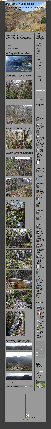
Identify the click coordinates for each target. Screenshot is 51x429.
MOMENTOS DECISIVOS (38, 238)
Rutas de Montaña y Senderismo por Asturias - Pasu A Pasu (40, 176)
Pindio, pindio (39, 264)
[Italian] (38, 37)
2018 (38, 51)
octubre (39, 65)
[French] (42, 35)
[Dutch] (41, 37)
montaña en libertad (40, 196)
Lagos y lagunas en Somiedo (41, 212)
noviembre (40, 63)
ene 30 (40, 85)
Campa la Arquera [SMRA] (41, 226)
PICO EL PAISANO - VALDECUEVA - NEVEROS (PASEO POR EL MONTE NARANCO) (41, 334)
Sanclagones (32, 414)
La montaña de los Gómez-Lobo (40, 285)
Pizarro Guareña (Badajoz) (39, 230)
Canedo (41, 130)
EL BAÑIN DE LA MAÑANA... (42, 295)
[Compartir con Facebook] (27, 386)
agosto (39, 68)
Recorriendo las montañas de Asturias (39, 160)
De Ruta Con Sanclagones (20, 3)
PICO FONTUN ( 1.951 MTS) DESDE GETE (40, 327)
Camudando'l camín (40, 148)
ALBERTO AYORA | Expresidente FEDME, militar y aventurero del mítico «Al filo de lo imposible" (40, 248)
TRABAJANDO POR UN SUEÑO (40, 293)
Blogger (32, 419)
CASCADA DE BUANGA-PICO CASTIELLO (14, 35)
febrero (39, 77)
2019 (38, 50)
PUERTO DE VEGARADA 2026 (42, 240)
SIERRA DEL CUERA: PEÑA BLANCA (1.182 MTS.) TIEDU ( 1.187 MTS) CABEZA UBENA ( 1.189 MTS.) (41, 315)
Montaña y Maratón (40, 210)
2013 (38, 59)
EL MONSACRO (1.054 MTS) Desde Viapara (41, 308)
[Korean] (42, 39)
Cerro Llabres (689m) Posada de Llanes (39, 288)
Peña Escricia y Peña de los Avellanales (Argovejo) (40, 206)
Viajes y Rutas (39, 135)
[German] (39, 36)
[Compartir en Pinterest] (28, 386)
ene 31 (40, 80)
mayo (39, 73)
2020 (38, 48)
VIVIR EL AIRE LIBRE (39, 117)
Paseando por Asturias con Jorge (40, 189)
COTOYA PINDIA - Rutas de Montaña (39, 244)
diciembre (40, 62)
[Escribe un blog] (26, 386)
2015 (38, 56)
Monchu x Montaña (40, 183)
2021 (38, 47)
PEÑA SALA (42, 118)
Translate (39, 373)
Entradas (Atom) (14, 390)
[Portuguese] (42, 38)
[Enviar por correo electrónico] (25, 386)
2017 (38, 53)
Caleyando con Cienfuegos (39, 123)
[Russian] (38, 38)
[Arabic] (40, 40)
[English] (38, 35)
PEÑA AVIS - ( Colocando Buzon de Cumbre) (40, 379)
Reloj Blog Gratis (39, 104)
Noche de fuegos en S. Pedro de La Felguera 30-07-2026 (40, 192)
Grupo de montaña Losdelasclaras (40, 168)
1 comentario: (21, 386)
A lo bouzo (38, 224)
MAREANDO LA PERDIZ (39, 142)
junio (39, 71)
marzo (39, 76)
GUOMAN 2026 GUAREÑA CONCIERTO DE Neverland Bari (40, 233)
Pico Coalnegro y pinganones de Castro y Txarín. (40, 273)
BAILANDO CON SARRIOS (39, 254)
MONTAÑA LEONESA (38, 203)
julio (38, 70)
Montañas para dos (40, 216)
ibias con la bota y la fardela (39, 278)
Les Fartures (38, 130)
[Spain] (42, 36)
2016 (38, 54)
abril (39, 74)
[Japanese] (38, 39)
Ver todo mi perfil (32, 417)
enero (39, 79)
